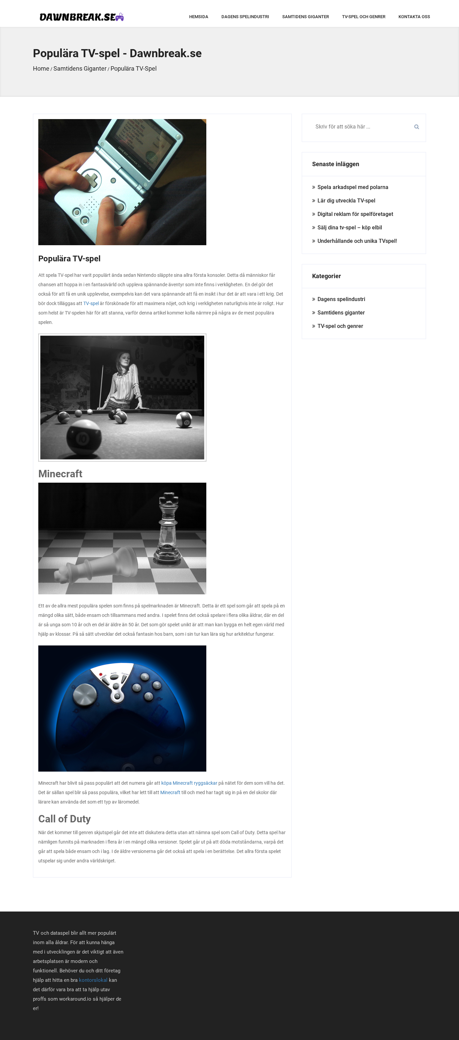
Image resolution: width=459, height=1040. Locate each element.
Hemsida (198, 16)
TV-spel (91, 303)
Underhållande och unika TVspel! (357, 241)
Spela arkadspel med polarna (353, 187)
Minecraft (170, 792)
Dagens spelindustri (245, 16)
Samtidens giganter (305, 16)
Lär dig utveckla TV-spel (346, 200)
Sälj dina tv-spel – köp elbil (350, 227)
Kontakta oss (414, 16)
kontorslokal (93, 980)
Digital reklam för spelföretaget (355, 214)
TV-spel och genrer (363, 16)
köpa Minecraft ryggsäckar (189, 783)
